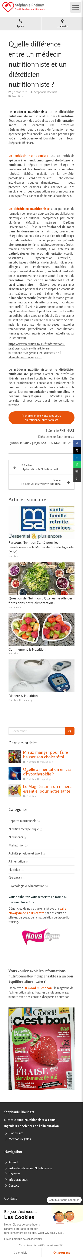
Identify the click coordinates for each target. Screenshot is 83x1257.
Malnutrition (16, 845)
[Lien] (41, 936)
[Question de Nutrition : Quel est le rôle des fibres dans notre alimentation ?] (41, 578)
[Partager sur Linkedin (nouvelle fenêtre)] (77, 457)
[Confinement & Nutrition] (41, 629)
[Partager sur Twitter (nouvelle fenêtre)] (77, 450)
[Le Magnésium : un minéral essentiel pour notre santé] (15, 790)
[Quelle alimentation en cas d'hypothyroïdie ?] (15, 773)
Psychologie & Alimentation (26, 886)
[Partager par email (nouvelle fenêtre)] (77, 471)
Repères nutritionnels (22, 821)
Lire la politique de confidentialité (23, 1239)
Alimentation (17, 861)
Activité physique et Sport (25, 853)
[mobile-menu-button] (75, 7)
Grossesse (15, 878)
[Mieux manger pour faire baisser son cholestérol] (15, 756)
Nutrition (14, 870)
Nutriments (16, 837)
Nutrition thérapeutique (24, 829)
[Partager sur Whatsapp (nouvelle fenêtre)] (77, 464)
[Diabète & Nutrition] (41, 675)
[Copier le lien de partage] (77, 478)
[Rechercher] (69, 731)
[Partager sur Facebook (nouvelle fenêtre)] (77, 443)
